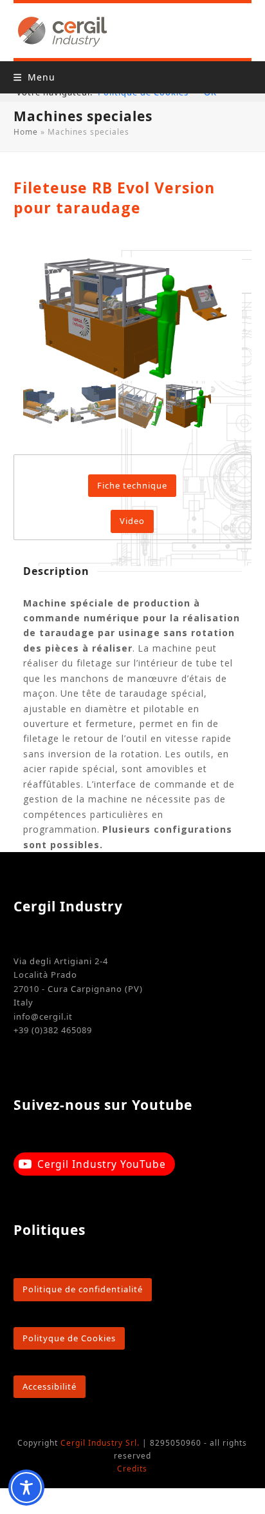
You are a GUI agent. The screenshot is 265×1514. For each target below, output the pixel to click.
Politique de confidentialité (83, 1289)
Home (26, 131)
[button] (34, 77)
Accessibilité (50, 1386)
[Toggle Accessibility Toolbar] (26, 1487)
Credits (132, 1468)
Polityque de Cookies (69, 1338)
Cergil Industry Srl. (100, 1442)
